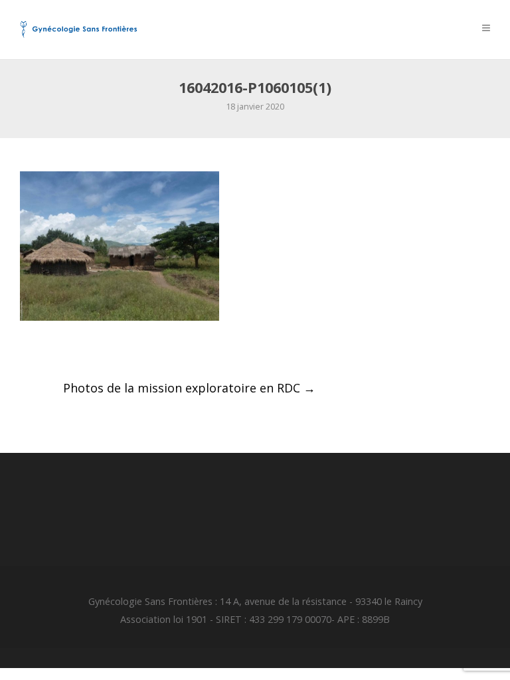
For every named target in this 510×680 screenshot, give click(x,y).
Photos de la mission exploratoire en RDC (189, 388)
